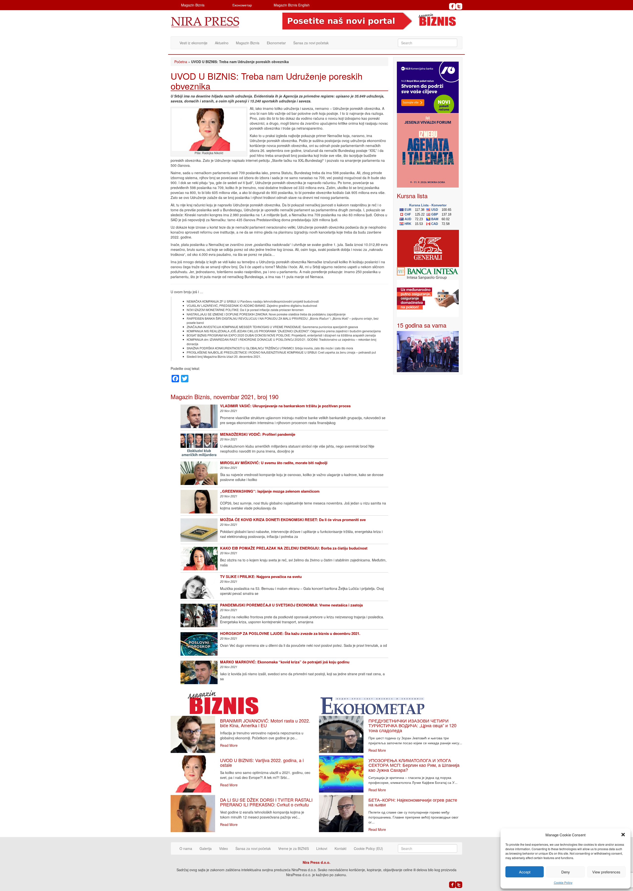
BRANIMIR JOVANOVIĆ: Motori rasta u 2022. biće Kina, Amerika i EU (265, 723)
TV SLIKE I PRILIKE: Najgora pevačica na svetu (261, 576)
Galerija (206, 848)
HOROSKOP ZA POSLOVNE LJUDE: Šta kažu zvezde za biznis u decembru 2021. (290, 633)
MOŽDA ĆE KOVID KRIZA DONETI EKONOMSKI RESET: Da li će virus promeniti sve (293, 519)
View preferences (606, 871)
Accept (524, 871)
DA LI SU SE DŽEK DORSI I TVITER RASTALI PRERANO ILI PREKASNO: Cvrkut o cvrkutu (266, 802)
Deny (565, 871)
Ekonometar (276, 42)
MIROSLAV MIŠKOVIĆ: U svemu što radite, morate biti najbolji (273, 462)
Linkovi (321, 848)
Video (223, 848)
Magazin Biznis (192, 4)
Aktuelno (221, 42)
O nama (186, 848)
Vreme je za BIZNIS (293, 848)
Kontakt (340, 848)
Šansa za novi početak (311, 42)
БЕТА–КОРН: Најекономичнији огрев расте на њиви (412, 802)
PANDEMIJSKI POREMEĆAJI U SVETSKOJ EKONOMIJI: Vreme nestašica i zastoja (291, 605)
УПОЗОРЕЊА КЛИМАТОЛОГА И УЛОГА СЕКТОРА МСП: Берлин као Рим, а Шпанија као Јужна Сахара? (413, 765)
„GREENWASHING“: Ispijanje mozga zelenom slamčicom (269, 491)
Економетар (242, 4)
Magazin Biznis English (292, 4)
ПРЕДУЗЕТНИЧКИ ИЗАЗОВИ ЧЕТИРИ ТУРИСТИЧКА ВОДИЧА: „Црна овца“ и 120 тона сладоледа (412, 725)
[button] (623, 834)
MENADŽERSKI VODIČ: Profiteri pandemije (257, 434)
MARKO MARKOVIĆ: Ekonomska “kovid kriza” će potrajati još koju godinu (284, 662)
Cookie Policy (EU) (368, 848)
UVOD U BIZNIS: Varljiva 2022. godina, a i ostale (262, 762)
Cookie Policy (563, 882)
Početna (180, 61)
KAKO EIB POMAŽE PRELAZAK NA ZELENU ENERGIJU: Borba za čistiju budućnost (293, 548)
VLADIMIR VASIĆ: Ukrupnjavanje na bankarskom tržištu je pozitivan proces (285, 406)
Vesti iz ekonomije (193, 42)
